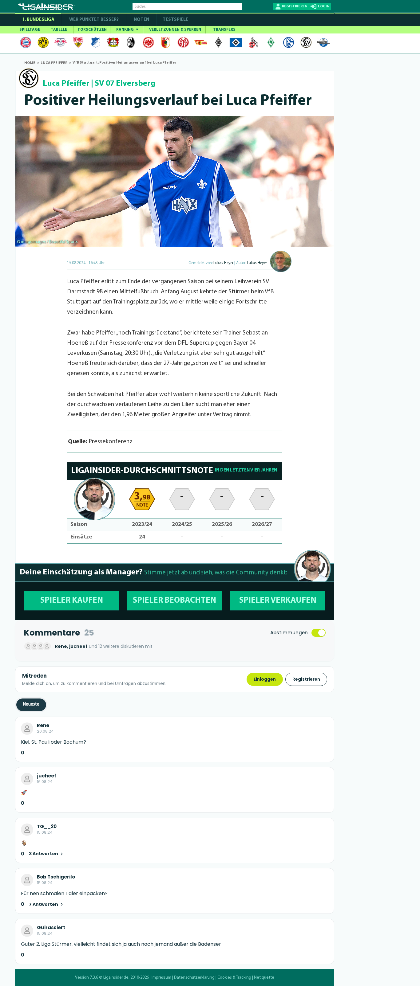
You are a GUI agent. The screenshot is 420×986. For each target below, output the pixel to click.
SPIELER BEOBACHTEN (174, 601)
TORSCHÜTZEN (92, 30)
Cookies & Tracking (234, 977)
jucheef (46, 776)
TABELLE (59, 30)
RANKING (125, 30)
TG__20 (47, 826)
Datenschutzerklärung (194, 977)
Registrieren (306, 679)
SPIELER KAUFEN (71, 601)
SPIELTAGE (29, 30)
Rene (43, 725)
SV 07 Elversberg (125, 84)
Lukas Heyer (223, 263)
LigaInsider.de (116, 977)
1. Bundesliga (38, 20)
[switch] (318, 633)
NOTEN (141, 20)
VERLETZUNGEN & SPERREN (175, 30)
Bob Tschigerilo (56, 877)
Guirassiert (51, 927)
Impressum (161, 977)
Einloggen (265, 679)
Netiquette (264, 977)
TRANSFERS (224, 30)
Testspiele (175, 20)
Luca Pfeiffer (66, 84)
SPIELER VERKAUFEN (277, 601)
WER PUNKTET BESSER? (94, 20)
